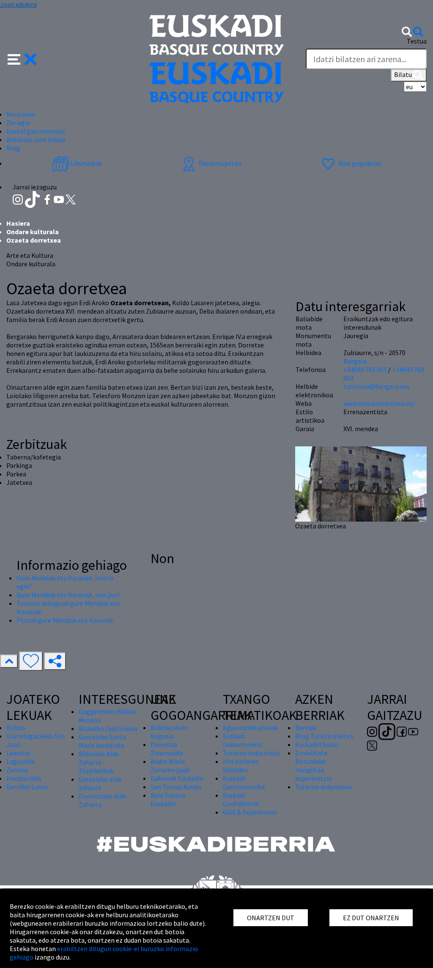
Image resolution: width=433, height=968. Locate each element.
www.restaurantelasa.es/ (379, 403)
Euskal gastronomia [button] (35, 131)
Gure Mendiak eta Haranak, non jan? (68, 595)
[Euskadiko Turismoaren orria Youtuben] (60, 198)
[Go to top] (9, 661)
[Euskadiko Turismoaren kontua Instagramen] (18, 198)
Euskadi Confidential (241, 799)
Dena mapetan (219, 163)
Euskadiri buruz (317, 744)
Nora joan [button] (20, 114)
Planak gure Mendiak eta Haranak (64, 620)
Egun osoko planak (250, 727)
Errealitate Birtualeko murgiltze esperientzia (313, 765)
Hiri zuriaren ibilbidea (241, 765)
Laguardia (20, 761)
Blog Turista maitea (324, 736)
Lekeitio (18, 753)
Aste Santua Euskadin (168, 799)
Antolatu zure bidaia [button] (35, 139)
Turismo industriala (251, 753)
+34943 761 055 (365, 369)
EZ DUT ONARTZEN (371, 917)
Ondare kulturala (32, 231)
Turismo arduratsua (323, 786)
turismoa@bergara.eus (376, 386)
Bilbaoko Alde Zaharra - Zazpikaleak (99, 762)
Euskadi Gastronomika (244, 782)
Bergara (355, 361)
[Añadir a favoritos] (31, 661)
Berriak (305, 727)
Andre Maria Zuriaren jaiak (170, 765)
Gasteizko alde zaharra (100, 783)
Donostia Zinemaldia (167, 748)
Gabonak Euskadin (177, 778)
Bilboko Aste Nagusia (169, 731)
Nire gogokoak (359, 163)
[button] (22, 58)
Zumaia (17, 770)
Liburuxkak (85, 163)
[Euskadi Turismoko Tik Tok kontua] (33, 198)
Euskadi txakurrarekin (242, 740)
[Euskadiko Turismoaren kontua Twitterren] (71, 198)
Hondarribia (23, 778)
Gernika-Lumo (27, 786)
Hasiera (18, 223)
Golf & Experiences (250, 812)
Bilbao (15, 727)
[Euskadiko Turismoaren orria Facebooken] (48, 198)
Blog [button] (13, 148)
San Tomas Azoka (176, 786)
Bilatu (403, 74)
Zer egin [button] (18, 122)
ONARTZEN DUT (270, 917)
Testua (417, 41)
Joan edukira (18, 4)
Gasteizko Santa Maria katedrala (102, 741)
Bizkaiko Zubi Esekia (108, 728)
